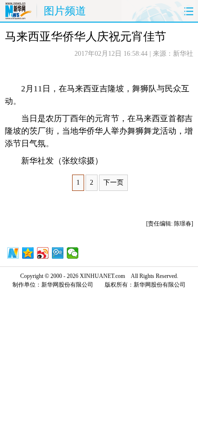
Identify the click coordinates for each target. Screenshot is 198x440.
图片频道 (65, 11)
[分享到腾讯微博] (58, 253)
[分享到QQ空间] (28, 253)
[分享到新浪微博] (43, 253)
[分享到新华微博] (13, 253)
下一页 (113, 182)
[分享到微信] (73, 253)
